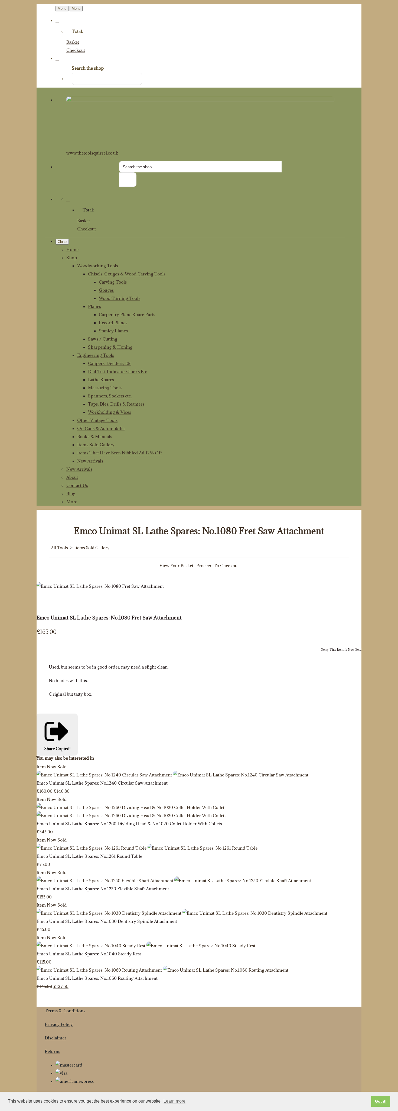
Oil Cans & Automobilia (101, 428)
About (72, 477)
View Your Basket (176, 565)
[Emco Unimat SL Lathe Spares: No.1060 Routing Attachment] (162, 970)
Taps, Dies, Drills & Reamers (116, 404)
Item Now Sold (52, 766)
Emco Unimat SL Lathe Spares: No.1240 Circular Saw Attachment (102, 783)
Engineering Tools (95, 355)
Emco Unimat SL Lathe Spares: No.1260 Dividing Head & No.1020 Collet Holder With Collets (129, 823)
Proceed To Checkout (217, 565)
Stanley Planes (113, 330)
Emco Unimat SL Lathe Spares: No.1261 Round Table (89, 856)
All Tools (59, 547)
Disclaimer (55, 1038)
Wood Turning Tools (119, 298)
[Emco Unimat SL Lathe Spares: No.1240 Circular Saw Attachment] (172, 775)
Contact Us (77, 485)
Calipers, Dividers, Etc (109, 363)
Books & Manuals (94, 436)
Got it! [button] (381, 1101)
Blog (70, 493)
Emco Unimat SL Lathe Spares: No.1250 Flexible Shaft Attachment (103, 888)
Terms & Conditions (65, 1010)
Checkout (75, 50)
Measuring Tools (105, 387)
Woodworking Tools (97, 265)
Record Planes (113, 322)
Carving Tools (113, 282)
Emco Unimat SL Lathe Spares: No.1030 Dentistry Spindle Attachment (107, 921)
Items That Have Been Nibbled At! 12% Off (119, 452)
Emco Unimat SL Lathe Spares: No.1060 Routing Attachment (97, 978)
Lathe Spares (101, 379)
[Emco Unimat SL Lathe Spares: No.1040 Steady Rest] (146, 945)
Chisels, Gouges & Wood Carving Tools (126, 274)
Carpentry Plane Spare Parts (127, 314)
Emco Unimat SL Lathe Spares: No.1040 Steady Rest (89, 953)
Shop (71, 257)
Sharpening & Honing (110, 347)
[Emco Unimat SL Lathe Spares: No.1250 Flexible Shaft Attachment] (174, 880)
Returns (52, 1051)
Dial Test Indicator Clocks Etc (117, 371)
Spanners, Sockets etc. (110, 396)
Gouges (106, 290)
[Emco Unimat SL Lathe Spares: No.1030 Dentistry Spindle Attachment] (182, 913)
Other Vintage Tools (97, 420)
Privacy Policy (59, 1024)
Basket (72, 42)
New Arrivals (90, 461)
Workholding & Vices (109, 412)
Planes (94, 306)
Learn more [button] (174, 1101)
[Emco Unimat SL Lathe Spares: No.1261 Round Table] (147, 848)
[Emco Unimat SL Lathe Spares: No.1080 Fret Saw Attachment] (45, 602)
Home (72, 249)
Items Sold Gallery (96, 444)
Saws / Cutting (102, 339)
